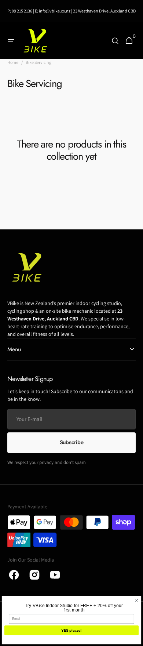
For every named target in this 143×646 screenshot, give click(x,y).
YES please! (71, 630)
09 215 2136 (22, 11)
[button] (11, 41)
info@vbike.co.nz (54, 11)
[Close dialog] (136, 600)
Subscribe (71, 442)
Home (12, 62)
